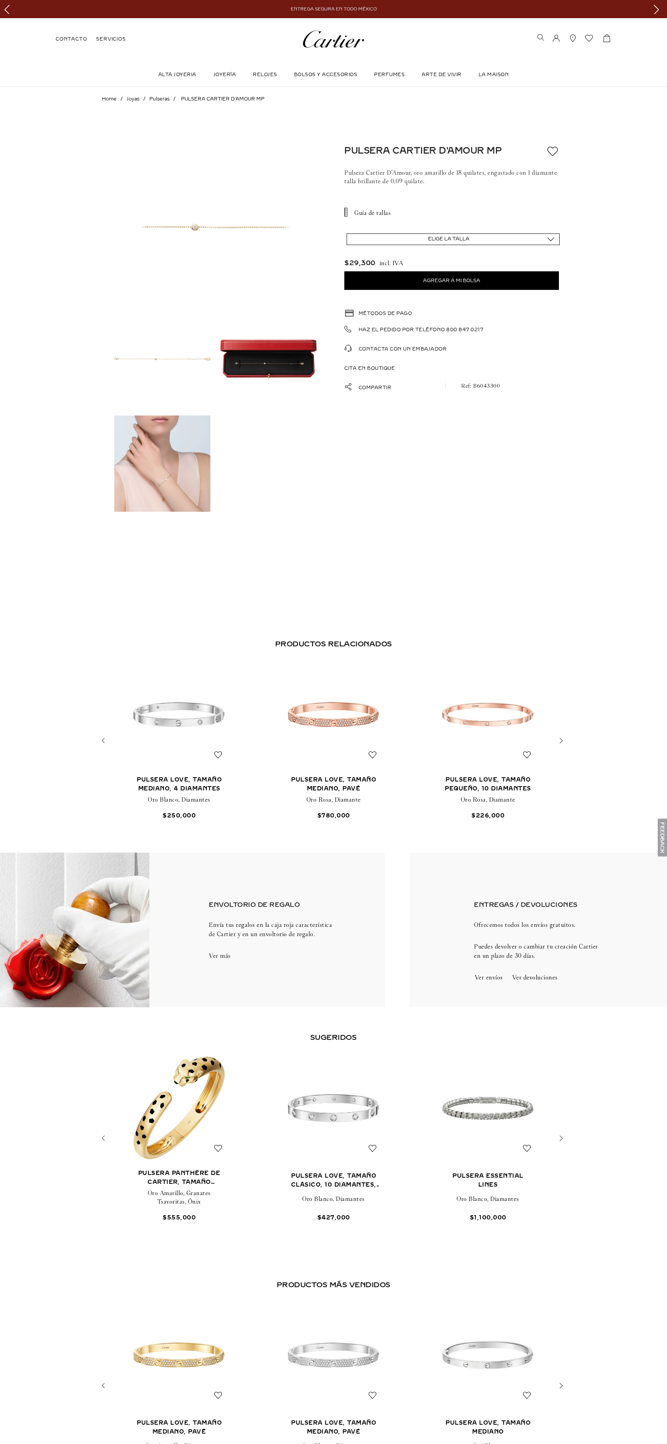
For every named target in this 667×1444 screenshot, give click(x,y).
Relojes (265, 74)
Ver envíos (489, 977)
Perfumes (389, 74)
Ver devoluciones (535, 977)
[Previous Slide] (9, 9)
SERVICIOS (110, 39)
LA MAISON (494, 74)
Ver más (220, 955)
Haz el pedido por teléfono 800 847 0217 (421, 329)
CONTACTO (71, 39)
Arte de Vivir (442, 74)
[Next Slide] (658, 9)
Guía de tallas (372, 212)
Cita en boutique (369, 368)
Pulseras (159, 99)
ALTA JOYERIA (177, 74)
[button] (540, 38)
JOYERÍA (224, 74)
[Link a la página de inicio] (109, 99)
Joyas (133, 99)
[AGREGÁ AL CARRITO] (451, 280)
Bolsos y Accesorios (325, 74)
